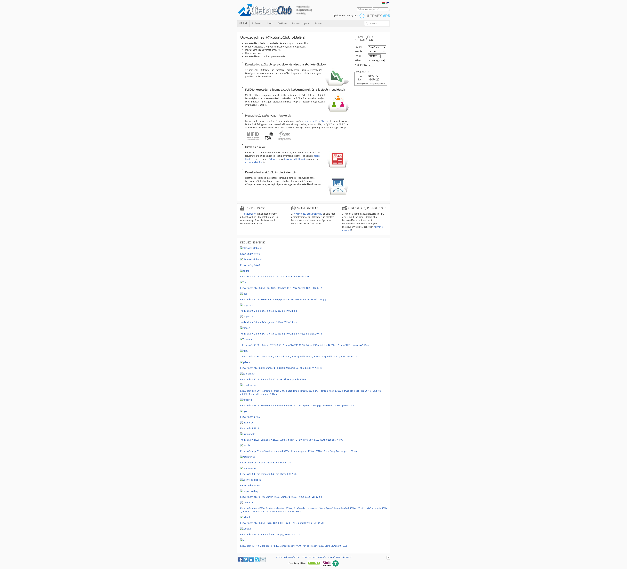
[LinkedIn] (252, 561)
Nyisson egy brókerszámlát (308, 213)
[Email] (263, 561)
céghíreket (273, 159)
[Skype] (257, 561)
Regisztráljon (249, 213)
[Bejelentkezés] (389, 9)
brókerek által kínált (294, 159)
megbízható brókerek (316, 121)
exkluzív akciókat (253, 162)
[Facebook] (240, 561)
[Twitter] (246, 561)
